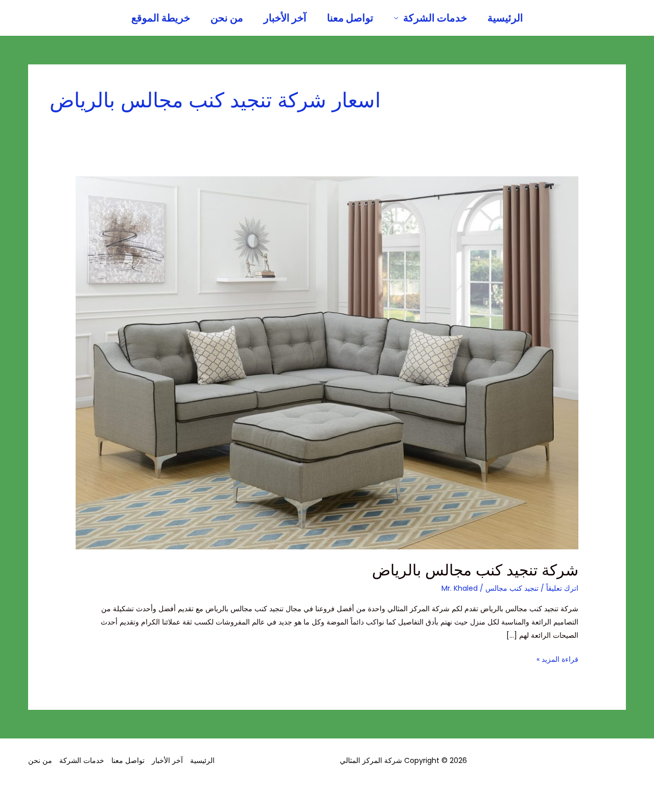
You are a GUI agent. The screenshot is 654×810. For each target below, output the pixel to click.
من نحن (227, 18)
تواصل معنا (350, 18)
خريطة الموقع (160, 18)
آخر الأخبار (285, 18)
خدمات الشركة (435, 18)
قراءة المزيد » (557, 658)
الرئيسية (505, 18)
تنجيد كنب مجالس (512, 588)
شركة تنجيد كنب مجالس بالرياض (475, 570)
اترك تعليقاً (562, 588)
